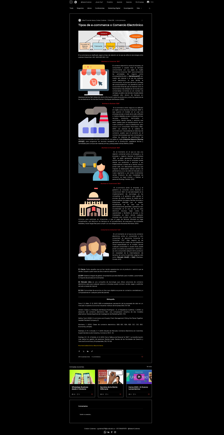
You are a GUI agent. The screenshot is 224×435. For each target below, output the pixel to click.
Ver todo (149, 366)
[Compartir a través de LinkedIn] (88, 351)
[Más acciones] (142, 20)
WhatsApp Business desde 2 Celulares (80, 388)
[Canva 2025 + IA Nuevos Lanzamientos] (139, 377)
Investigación (128, 8)
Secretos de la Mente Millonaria (108, 388)
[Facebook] (112, 432)
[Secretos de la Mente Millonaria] (110, 377)
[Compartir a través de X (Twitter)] (83, 351)
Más (138, 8)
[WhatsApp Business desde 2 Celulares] (82, 377)
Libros (89, 8)
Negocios (80, 8)
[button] (140, 2)
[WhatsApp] (105, 432)
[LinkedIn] (108, 432)
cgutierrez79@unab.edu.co (106, 428)
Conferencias (99, 8)
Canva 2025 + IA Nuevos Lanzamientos (138, 388)
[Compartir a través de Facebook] (79, 351)
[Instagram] (115, 432)
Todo (71, 8)
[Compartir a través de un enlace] (92, 351)
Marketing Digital (114, 8)
